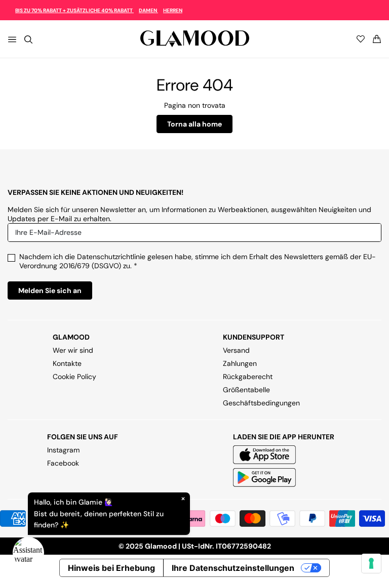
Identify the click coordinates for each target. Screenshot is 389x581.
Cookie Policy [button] (74, 376)
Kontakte (67, 363)
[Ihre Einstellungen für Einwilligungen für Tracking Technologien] (371, 563)
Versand (236, 350)
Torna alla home (194, 124)
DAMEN (148, 10)
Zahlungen (240, 363)
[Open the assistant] (28, 552)
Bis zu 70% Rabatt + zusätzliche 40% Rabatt (74, 10)
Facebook (63, 463)
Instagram (63, 449)
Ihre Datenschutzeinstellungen (233, 568)
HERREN (172, 10)
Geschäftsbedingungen (261, 402)
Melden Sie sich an (50, 290)
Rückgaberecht (248, 376)
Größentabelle (246, 389)
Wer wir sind (73, 350)
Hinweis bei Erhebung (111, 568)
